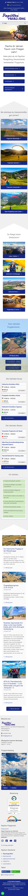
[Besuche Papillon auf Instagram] (3, 841)
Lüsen (11, 10)
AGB (5, 888)
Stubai (22, 8)
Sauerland (9, 8)
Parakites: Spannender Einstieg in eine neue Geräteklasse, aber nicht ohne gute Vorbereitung (14, 626)
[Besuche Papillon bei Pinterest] (16, 841)
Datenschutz (16, 888)
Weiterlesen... (4, 837)
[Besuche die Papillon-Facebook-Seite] (7, 841)
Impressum (9, 888)
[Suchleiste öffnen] (25, 23)
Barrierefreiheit (11, 889)
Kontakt (18, 889)
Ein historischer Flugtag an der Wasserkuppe (13, 550)
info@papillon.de (7, 736)
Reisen (16, 10)
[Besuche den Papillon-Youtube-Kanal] (12, 841)
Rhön (5, 8)
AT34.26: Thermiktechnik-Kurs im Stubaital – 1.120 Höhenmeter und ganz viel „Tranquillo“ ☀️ (13, 684)
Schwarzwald (16, 8)
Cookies (21, 888)
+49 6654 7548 (7, 733)
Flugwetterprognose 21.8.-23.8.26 (11, 586)
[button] (15, 344)
